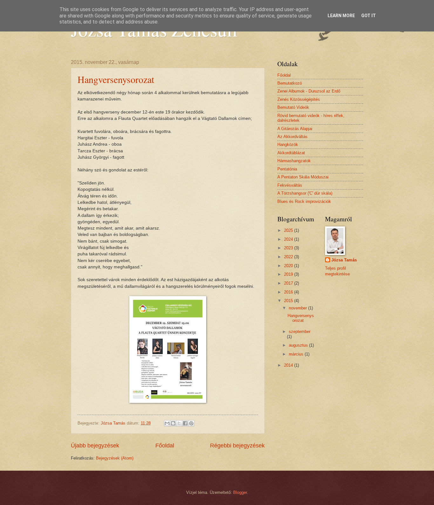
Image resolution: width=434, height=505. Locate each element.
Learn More (341, 15)
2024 (289, 239)
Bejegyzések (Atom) (114, 458)
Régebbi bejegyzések (237, 445)
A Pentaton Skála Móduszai (303, 177)
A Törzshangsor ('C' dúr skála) (304, 193)
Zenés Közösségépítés (298, 99)
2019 (289, 274)
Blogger (240, 492)
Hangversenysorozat (116, 79)
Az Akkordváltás (292, 136)
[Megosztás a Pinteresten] (191, 423)
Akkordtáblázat (291, 152)
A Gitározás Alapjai (294, 128)
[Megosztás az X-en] (179, 423)
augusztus (299, 345)
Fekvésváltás (289, 185)
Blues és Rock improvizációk (304, 201)
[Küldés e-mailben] (167, 423)
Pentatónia (287, 169)
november (298, 308)
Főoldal (164, 445)
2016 (289, 292)
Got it (368, 15)
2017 (289, 283)
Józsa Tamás (344, 260)
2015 (289, 300)
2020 (289, 265)
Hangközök (287, 144)
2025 (289, 230)
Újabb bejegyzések (95, 445)
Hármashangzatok (294, 160)
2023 (289, 248)
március (297, 354)
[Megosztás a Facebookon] (185, 423)
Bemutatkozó (289, 83)
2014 (289, 365)
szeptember (299, 331)
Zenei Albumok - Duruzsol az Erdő (308, 91)
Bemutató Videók (293, 107)
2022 (289, 256)
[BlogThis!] (173, 423)
